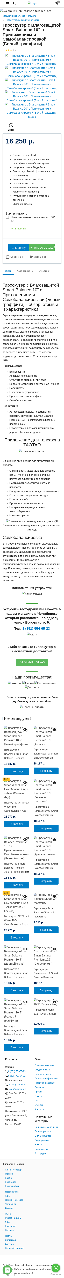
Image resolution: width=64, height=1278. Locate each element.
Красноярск (11, 1226)
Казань (8, 1178)
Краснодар (10, 1182)
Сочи (7, 1196)
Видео (11, 130)
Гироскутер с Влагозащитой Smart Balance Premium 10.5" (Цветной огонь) (16, 975)
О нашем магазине (44, 1065)
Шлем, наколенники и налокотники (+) (33, 219)
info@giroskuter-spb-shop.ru (23, 1089)
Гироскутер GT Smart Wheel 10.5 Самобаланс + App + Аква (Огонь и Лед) (16, 808)
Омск (8, 1214)
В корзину (19, 247)
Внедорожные (42, 1140)
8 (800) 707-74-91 (16, 1075)
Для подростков (43, 1131)
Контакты (39, 1109)
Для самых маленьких (46, 1127)
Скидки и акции (42, 1069)
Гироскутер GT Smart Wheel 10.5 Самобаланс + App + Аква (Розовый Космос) (16, 924)
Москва (9, 1174)
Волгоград (10, 1240)
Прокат (38, 1091)
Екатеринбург (12, 1186)
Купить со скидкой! (42, 247)
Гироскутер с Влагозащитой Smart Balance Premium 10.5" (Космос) (46, 755)
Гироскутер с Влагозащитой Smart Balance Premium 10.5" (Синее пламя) (46, 975)
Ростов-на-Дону (13, 1218)
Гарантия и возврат (44, 1083)
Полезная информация (46, 1078)
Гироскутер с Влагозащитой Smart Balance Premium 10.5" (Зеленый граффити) (46, 815)
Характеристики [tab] (25, 271)
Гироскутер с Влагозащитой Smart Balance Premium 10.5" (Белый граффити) (16, 758)
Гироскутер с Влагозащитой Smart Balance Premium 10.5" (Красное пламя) (46, 867)
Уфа (7, 1222)
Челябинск (10, 1204)
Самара (9, 1208)
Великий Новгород (14, 1248)
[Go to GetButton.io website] (55, 1274)
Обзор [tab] (8, 271)
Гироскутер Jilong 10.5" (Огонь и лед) (45, 1011)
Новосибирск (11, 1191)
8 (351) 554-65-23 (16, 1071)
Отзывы (39, 1105)
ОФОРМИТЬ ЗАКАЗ (32, 662)
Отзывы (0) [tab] (44, 271)
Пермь (8, 1236)
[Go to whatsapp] (56, 1268)
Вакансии (39, 1087)
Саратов (9, 1244)
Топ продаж (41, 1153)
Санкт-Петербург (13, 1169)
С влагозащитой (43, 1136)
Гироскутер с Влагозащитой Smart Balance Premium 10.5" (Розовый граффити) (16, 1034)
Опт (37, 1100)
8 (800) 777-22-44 (17, 1084)
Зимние (38, 1144)
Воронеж (9, 1230)
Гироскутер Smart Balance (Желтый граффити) (44, 912)
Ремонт (38, 1096)
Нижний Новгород (14, 1200)
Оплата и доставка (44, 1074)
